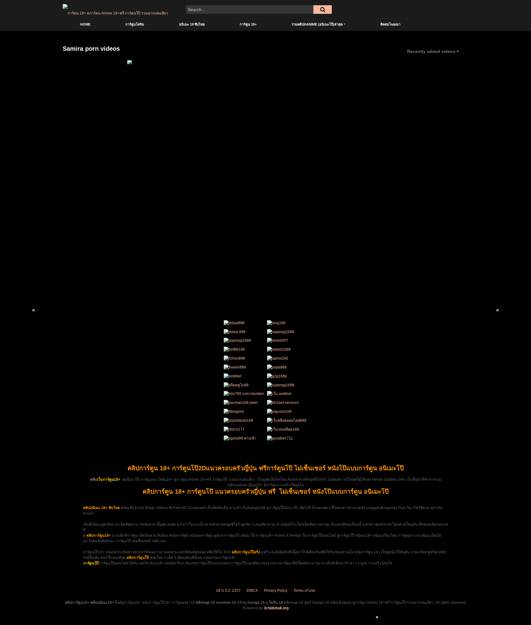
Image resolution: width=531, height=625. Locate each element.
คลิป (93, 479)
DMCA (252, 590)
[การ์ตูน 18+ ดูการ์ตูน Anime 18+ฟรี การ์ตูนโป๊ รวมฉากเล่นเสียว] (115, 9)
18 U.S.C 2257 (228, 590)
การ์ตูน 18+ (248, 24)
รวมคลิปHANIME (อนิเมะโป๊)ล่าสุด (317, 24)
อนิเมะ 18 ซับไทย (192, 24)
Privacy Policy (275, 590)
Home (85, 24)
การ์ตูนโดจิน (134, 24)
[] (322, 9)
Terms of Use (304, 590)
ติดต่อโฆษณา (390, 24)
